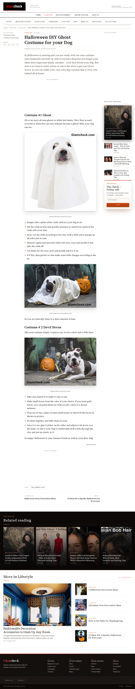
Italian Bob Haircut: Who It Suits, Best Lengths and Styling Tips (114, 558)
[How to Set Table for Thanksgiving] (81, 620)
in (4, 44)
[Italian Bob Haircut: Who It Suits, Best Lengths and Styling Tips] (116, 546)
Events (71, 666)
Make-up (84, 21)
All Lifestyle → (125, 577)
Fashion (48, 15)
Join (118, 204)
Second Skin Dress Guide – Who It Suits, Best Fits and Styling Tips (49, 558)
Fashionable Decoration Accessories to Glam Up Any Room (26, 630)
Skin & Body (97, 21)
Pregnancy (116, 671)
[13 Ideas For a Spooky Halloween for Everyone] (81, 636)
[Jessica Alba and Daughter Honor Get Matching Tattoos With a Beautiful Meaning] (83, 546)
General (115, 664)
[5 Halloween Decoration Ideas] (81, 589)
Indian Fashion (81, 15)
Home (38, 15)
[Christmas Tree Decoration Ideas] (81, 605)
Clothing (66, 21)
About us (9, 680)
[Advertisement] (62, 94)
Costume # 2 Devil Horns (11, 38)
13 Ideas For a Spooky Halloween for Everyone (104, 636)
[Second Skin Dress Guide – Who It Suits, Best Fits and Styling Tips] (51, 546)
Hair (75, 21)
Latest (9, 21)
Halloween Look (38, 487)
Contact (20, 680)
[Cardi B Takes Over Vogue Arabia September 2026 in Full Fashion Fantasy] (18, 546)
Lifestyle (22, 27)
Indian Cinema (96, 669)
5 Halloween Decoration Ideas (103, 589)
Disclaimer (128, 686)
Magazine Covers (23, 21)
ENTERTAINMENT (63, 15)
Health (95, 15)
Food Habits (117, 666)
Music (71, 671)
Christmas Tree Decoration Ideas (104, 605)
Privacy (121, 686)
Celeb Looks (39, 21)
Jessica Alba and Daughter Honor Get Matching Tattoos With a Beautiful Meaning (83, 558)
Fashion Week (95, 671)
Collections (110, 21)
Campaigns (53, 21)
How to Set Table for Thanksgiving (105, 620)
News (71, 664)
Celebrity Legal (74, 669)
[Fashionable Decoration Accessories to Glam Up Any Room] (37, 604)
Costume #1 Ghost (9, 35)
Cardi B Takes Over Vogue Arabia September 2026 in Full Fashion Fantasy (17, 558)
